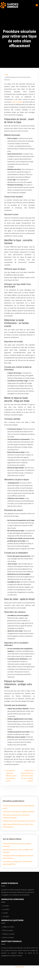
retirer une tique (17, 102)
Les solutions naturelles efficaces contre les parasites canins (11, 775)
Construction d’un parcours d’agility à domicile (18, 812)
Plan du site (20, 967)
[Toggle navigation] (37, 5)
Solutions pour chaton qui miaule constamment (19, 821)
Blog (7, 74)
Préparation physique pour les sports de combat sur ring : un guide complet (27, 775)
